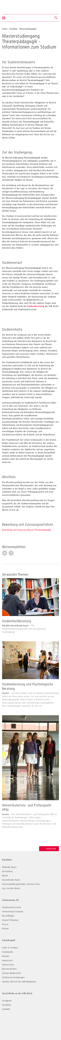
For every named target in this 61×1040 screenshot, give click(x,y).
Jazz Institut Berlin (11, 888)
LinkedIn (6, 1009)
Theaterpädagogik (27, 28)
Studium (13, 28)
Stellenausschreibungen (13, 977)
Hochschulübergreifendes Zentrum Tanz (21, 884)
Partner (5, 928)
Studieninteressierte (11, 907)
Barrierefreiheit (9, 968)
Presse (5, 924)
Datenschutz (8, 964)
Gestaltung (7, 871)
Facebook (6, 1004)
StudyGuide (51, 848)
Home (5, 28)
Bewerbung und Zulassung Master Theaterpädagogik (26, 529)
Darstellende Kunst (11, 879)
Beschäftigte (8, 915)
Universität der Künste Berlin (13, 5)
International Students (12, 911)
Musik (5, 875)
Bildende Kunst (9, 867)
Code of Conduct (10, 947)
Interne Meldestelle (11, 973)
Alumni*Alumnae (10, 920)
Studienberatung (36, 306)
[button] (56, 17)
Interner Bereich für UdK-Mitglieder (19, 981)
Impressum (7, 960)
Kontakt (5, 956)
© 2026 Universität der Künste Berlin (17, 1021)
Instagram (7, 1000)
